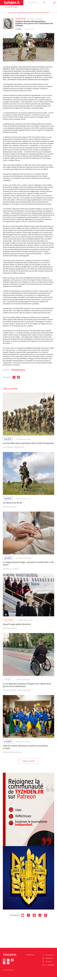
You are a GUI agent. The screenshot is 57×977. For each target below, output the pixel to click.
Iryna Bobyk (10, 507)
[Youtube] (22, 915)
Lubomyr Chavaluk (13, 447)
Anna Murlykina (12, 752)
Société (18, 29)
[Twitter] (18, 377)
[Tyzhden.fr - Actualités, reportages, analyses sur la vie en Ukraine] (11, 2)
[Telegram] (40, 915)
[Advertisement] (28, 926)
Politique (8, 620)
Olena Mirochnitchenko (17, 690)
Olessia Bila (10, 628)
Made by (44, 965)
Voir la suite (28, 761)
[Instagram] (45, 915)
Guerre (7, 680)
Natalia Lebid (11, 569)
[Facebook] (14, 377)
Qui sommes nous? (30, 954)
